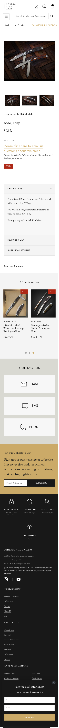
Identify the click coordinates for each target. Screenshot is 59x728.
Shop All (7, 635)
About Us (7, 611)
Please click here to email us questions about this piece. (23, 148)
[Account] (36, 6)
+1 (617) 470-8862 (16, 559)
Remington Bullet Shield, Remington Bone (40, 328)
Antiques (7, 649)
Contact (7, 606)
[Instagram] (6, 579)
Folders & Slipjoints (11, 639)
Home (6, 25)
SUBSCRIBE (41, 483)
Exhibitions (8, 601)
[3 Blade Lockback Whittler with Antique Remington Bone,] (15, 303)
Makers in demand (16, 666)
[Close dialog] (54, 682)
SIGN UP (29, 717)
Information (12, 589)
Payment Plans (16, 240)
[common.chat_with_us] (44, 6)
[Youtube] (18, 579)
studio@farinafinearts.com (20, 563)
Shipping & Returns (19, 250)
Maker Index (9, 630)
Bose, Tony (36, 673)
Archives (7, 659)
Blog (5, 616)
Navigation (11, 622)
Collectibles (8, 654)
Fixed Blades (9, 644)
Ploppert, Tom (9, 673)
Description (15, 188)
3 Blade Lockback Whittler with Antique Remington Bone (14, 328)
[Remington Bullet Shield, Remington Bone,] (43, 303)
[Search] (52, 16)
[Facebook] (12, 579)
